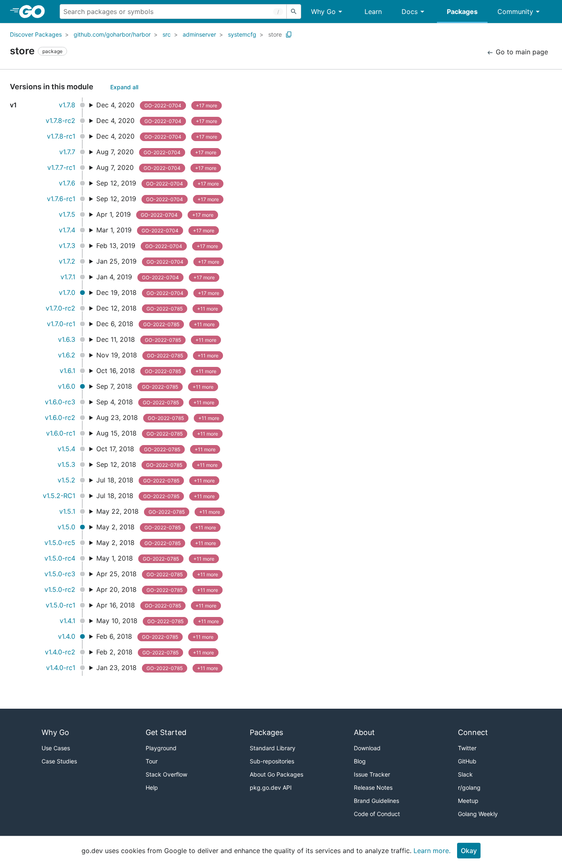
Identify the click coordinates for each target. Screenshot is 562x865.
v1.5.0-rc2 (59, 589)
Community (515, 11)
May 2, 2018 (156, 527)
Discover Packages (36, 34)
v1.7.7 (67, 152)
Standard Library (272, 747)
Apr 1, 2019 (155, 214)
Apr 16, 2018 (156, 605)
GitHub (467, 761)
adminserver (199, 34)
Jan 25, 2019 (157, 261)
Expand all (124, 86)
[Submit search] (293, 11)
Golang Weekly (478, 813)
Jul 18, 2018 (155, 480)
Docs (410, 11)
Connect (473, 732)
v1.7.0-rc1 (61, 324)
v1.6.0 (66, 386)
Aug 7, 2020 (156, 152)
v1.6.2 (66, 355)
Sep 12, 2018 (157, 464)
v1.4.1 (67, 621)
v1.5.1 (67, 511)
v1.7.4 (67, 230)
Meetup (468, 800)
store (275, 34)
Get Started (166, 732)
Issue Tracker (372, 774)
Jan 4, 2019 (155, 277)
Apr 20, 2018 (157, 589)
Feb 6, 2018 (155, 636)
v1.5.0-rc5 (59, 542)
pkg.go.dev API (271, 787)
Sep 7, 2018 (155, 386)
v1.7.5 (67, 214)
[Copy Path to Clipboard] (289, 34)
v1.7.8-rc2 (60, 120)
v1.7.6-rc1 (61, 199)
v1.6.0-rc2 (60, 417)
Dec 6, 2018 (155, 324)
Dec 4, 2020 (156, 105)
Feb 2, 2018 (155, 652)
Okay (469, 850)
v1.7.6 (67, 183)
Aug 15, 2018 (157, 433)
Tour (152, 761)
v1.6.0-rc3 (60, 402)
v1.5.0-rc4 (59, 558)
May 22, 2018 (158, 511)
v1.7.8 (67, 105)
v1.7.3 (67, 245)
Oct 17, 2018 (156, 449)
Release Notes (373, 787)
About (364, 732)
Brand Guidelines (376, 800)
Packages (462, 11)
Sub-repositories (272, 761)
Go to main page (521, 52)
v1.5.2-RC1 (59, 496)
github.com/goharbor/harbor (112, 34)
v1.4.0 (66, 636)
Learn (373, 11)
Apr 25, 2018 (157, 574)
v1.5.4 (66, 449)
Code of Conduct (377, 813)
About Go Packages (276, 774)
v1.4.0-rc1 (60, 667)
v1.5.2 (66, 480)
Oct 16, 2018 (156, 370)
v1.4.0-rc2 (60, 652)
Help (152, 787)
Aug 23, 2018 (157, 417)
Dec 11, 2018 (156, 339)
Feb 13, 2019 (157, 245)
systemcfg (242, 34)
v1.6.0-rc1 (60, 433)
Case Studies (59, 761)
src (167, 34)
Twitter (467, 747)
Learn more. (432, 850)
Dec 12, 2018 (157, 308)
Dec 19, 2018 (157, 292)
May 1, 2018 (155, 558)
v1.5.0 (66, 527)
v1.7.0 (67, 292)
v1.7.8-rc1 (61, 136)
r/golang (469, 787)
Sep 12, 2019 (157, 183)
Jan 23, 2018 (157, 667)
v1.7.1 (67, 277)
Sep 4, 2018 (155, 402)
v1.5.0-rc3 (59, 574)
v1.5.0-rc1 (60, 605)
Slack (465, 774)
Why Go (323, 11)
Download (367, 747)
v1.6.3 (66, 339)
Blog (360, 761)
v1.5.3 (66, 464)
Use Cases (56, 747)
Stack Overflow (166, 774)
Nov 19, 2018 (157, 355)
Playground (161, 747)
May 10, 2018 (157, 621)
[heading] (35, 11)
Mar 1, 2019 (155, 230)
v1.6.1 (67, 370)
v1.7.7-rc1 (61, 167)
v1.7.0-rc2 (60, 308)
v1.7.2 (67, 261)
